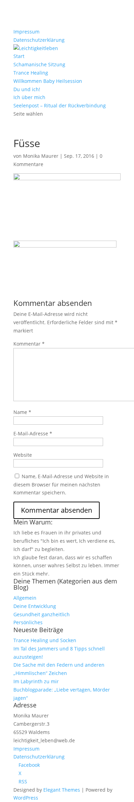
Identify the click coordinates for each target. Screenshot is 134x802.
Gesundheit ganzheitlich (41, 614)
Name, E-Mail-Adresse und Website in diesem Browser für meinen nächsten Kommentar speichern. (61, 484)
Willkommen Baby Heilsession (47, 81)
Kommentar (29, 343)
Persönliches (28, 622)
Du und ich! (26, 89)
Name (22, 412)
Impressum (26, 31)
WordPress (25, 797)
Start (18, 56)
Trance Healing (30, 72)
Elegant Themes (61, 789)
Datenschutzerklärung (39, 40)
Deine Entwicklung (34, 606)
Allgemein (24, 598)
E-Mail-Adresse (32, 433)
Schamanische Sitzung (39, 64)
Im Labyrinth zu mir (36, 681)
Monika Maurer (40, 156)
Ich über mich (29, 97)
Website (22, 455)
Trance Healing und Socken (44, 640)
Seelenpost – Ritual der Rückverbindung (59, 105)
